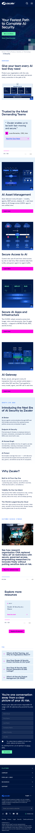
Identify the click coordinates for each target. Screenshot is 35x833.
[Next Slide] (32, 579)
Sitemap (4, 819)
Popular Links (7, 777)
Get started (7, 752)
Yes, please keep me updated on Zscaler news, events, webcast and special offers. (19, 742)
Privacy (9, 819)
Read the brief (11, 614)
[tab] (27, 3)
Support (5, 786)
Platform (5, 768)
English (27, 795)
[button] (17, 91)
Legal (14, 819)
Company (5, 773)
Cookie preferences (28, 819)
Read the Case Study (13, 139)
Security (19, 819)
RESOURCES (5, 782)
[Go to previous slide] (30, 154)
